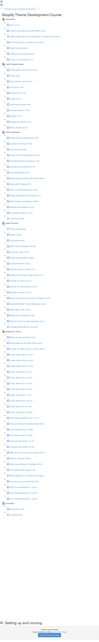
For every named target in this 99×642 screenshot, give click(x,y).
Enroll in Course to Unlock (49, 635)
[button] (1, 2)
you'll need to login (59, 632)
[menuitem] (1, 5)
